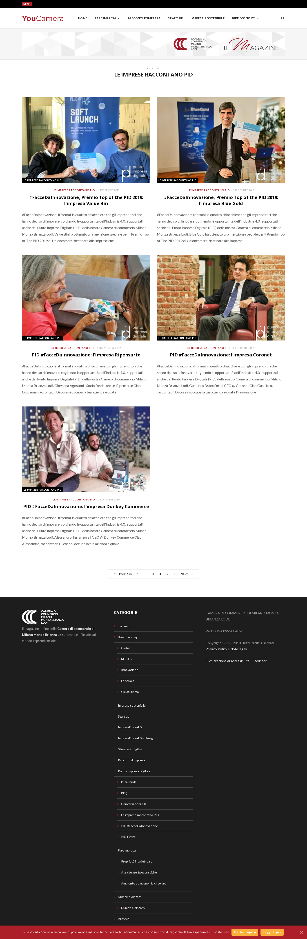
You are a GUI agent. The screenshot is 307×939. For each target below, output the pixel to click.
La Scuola (127, 681)
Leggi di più (272, 932)
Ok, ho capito (245, 932)
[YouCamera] (42, 18)
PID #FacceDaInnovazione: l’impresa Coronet (221, 355)
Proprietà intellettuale (136, 861)
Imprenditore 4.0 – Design (136, 738)
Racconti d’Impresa (143, 18)
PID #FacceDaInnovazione (139, 826)
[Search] (283, 18)
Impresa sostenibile (208, 18)
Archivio (123, 919)
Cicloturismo (130, 692)
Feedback (260, 661)
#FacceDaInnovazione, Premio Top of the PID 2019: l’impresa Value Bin (86, 200)
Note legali (238, 649)
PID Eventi (128, 837)
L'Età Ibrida (128, 782)
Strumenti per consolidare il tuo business (61, 4)
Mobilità (126, 659)
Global (125, 648)
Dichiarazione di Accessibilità (227, 661)
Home (82, 18)
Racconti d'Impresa (131, 760)
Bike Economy (243, 18)
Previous (125, 574)
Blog (124, 793)
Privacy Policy (216, 649)
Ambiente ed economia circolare (143, 883)
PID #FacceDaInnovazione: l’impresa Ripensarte (86, 355)
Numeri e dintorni (130, 897)
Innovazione (129, 670)
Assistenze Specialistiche (139, 872)
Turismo (123, 626)
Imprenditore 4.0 (130, 727)
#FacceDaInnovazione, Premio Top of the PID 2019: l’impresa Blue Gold (221, 200)
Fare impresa (105, 18)
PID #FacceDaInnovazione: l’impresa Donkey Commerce (86, 506)
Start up (175, 18)
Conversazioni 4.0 (133, 804)
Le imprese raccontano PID (43, 180)
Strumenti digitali (130, 749)
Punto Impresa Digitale (134, 771)
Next (184, 574)
